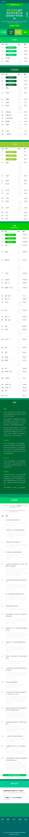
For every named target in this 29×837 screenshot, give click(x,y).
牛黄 (7, 215)
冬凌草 (7, 176)
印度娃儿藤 (8, 115)
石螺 (6, 326)
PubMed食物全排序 (7, 453)
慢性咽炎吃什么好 (14, 4)
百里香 (6, 251)
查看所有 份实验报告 (14, 775)
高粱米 (6, 357)
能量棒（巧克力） (9, 287)
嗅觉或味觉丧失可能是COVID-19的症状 (13, 790)
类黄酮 (7, 61)
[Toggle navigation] (26, 1)
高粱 (6, 352)
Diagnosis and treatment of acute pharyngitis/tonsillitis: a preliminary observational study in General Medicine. (16, 728)
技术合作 (14, 823)
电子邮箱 (20, 822)
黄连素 (7, 105)
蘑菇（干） (7, 299)
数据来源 (8, 822)
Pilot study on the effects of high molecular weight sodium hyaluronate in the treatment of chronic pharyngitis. (16, 598)
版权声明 (8, 823)
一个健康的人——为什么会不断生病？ (12, 797)
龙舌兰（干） (8, 339)
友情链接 (26, 822)
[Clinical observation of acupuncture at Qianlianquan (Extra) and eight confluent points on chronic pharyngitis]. (16, 534)
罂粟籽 (6, 360)
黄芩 (7, 212)
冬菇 (6, 310)
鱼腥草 (7, 162)
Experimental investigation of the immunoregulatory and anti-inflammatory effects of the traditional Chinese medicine (16, 674)
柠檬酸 (7, 99)
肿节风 (7, 201)
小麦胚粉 (7, 279)
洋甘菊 (7, 93)
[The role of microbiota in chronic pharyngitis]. (15, 609)
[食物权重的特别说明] (14, 227)
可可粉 (6, 273)
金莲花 (7, 180)
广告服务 (14, 825)
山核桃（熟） (8, 384)
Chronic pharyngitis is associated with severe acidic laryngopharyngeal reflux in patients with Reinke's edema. (15, 649)
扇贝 (6, 391)
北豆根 (7, 207)
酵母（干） (7, 316)
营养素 (3, 32)
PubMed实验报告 (21, 487)
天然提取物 (11, 32)
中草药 (18, 32)
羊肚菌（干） (8, 387)
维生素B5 (8, 58)
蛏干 (6, 368)
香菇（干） (7, 283)
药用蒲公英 (8, 112)
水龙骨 (7, 131)
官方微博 (20, 823)
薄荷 (6, 347)
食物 (25, 32)
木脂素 (7, 102)
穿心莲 (7, 190)
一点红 (7, 193)
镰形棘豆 (8, 121)
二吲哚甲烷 (8, 134)
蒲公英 (7, 183)
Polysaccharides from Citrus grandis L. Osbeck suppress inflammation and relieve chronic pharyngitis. (15, 557)
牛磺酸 (7, 124)
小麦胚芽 (7, 378)
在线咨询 (20, 825)
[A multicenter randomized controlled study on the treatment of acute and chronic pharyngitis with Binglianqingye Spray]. (16, 586)
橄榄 (7, 219)
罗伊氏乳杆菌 (9, 118)
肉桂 (6, 245)
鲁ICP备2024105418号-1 (14, 834)
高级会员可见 (11, 47)
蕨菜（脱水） (8, 296)
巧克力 (6, 302)
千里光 (7, 198)
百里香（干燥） (9, 371)
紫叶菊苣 (7, 260)
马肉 (6, 395)
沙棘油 (7, 88)
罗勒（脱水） (8, 320)
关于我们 (14, 822)
